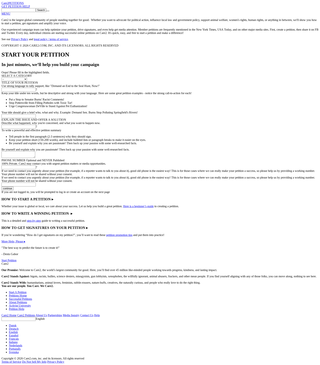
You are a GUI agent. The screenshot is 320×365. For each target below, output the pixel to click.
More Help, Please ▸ (13, 241)
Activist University (20, 305)
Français (14, 338)
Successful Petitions (20, 298)
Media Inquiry (71, 315)
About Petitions (18, 302)
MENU (5, 13)
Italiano (13, 342)
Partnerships (55, 315)
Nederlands (15, 345)
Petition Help (16, 309)
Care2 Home (8, 315)
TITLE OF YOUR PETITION (19, 82)
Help (97, 315)
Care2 (5, 3)
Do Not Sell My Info (34, 361)
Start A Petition (17, 292)
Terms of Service (11, 361)
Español (13, 335)
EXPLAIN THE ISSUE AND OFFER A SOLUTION (33, 119)
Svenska (14, 352)
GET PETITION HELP (15, 6)
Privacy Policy (19, 39)
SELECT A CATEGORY (16, 75)
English (40, 318)
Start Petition (8, 260)
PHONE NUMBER (32, 160)
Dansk (12, 325)
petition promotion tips (119, 235)
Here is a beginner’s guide (138, 206)
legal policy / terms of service (51, 39)
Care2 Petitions (26, 315)
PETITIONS (16, 3)
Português (15, 348)
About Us (41, 315)
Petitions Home (18, 295)
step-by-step (34, 220)
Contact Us (86, 315)
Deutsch (14, 328)
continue (7, 188)
